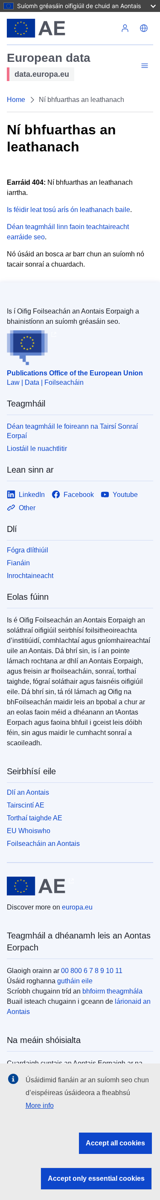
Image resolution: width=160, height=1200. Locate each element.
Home (16, 99)
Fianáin (18, 563)
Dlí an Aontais (28, 792)
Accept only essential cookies (96, 1178)
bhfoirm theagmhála (112, 991)
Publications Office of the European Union (75, 373)
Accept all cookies (115, 1143)
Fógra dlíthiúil (27, 550)
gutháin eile (75, 981)
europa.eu (77, 907)
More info (40, 1105)
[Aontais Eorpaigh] (61, 28)
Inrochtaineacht (30, 575)
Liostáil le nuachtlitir (37, 448)
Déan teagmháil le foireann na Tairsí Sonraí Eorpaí (72, 431)
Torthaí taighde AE (34, 818)
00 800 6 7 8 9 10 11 (91, 970)
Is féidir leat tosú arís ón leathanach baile (68, 209)
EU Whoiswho (28, 830)
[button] (143, 28)
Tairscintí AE (25, 805)
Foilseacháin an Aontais (43, 843)
